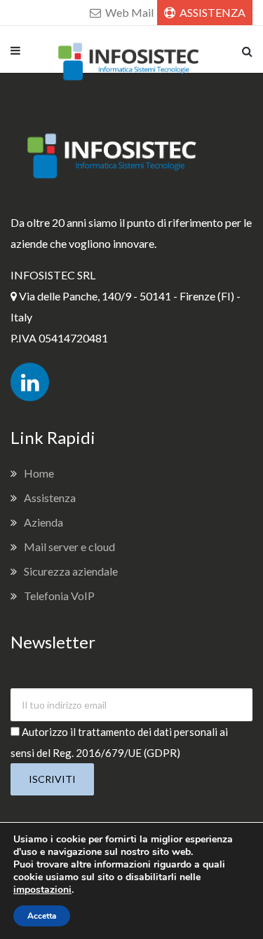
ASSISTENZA (211, 12)
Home (39, 473)
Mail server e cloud (69, 546)
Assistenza (50, 497)
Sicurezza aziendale (71, 571)
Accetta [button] (41, 915)
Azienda (43, 522)
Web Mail (128, 12)
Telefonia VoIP (59, 595)
